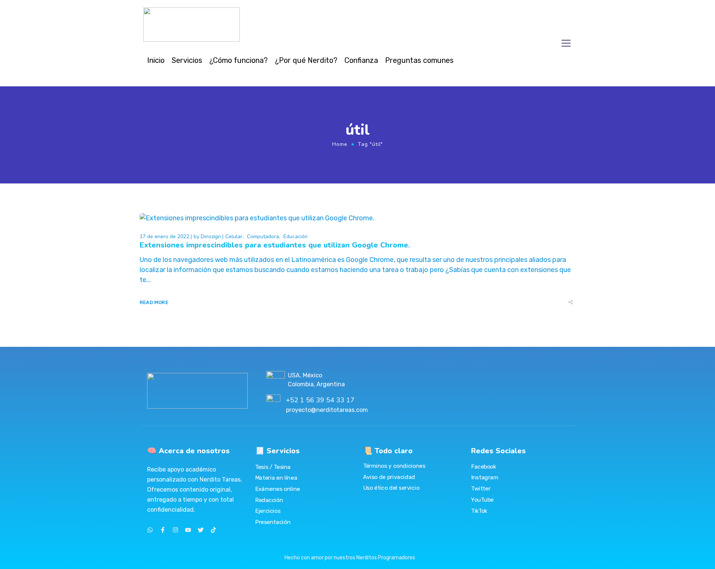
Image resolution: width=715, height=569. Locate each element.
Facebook (483, 466)
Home (339, 144)
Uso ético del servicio (391, 488)
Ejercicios (267, 511)
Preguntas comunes (419, 60)
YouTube (482, 499)
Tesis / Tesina (273, 466)
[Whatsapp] (150, 530)
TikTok (479, 510)
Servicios (187, 60)
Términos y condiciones (394, 466)
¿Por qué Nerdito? (306, 60)
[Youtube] (188, 530)
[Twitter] (201, 530)
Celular (233, 236)
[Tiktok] (213, 530)
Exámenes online (277, 488)
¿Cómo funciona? (238, 60)
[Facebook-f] (163, 530)
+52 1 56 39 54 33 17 (320, 400)
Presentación (272, 521)
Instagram (484, 477)
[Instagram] (175, 530)
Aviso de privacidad (389, 476)
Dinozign (211, 236)
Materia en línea (276, 477)
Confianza (361, 60)
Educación (295, 236)
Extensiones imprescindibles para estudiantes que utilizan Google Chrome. (275, 245)
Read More (154, 302)
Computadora (263, 236)
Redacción (269, 499)
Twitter (480, 488)
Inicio (156, 60)
